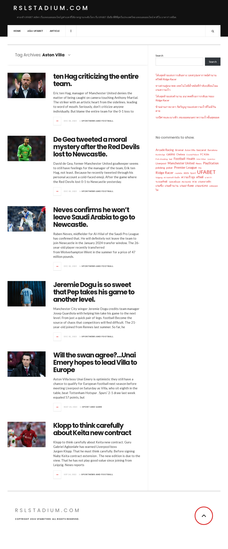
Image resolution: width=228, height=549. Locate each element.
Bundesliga (160, 154)
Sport (193, 173)
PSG (200, 168)
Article (55, 31)
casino (170, 154)
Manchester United (181, 163)
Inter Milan (201, 159)
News (199, 163)
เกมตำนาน (171, 185)
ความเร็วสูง (188, 177)
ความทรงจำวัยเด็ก (172, 177)
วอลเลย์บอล (174, 181)
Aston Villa (190, 150)
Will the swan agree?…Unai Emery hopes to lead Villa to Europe (95, 362)
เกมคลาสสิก (204, 181)
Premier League (185, 167)
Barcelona (212, 150)
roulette (178, 173)
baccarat (201, 149)
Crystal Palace (192, 154)
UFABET (206, 172)
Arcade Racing (165, 150)
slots (186, 173)
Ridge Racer (165, 173)
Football (179, 158)
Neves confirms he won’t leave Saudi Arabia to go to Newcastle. (94, 217)
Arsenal (179, 150)
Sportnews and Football (97, 121)
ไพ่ (157, 190)
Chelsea (180, 154)
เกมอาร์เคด (187, 185)
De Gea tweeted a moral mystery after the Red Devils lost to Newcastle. (96, 147)
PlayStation (211, 163)
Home (17, 31)
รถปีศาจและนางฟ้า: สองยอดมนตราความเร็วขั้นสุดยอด (187, 117)
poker (169, 167)
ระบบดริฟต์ (161, 181)
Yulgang (159, 177)
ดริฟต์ (199, 177)
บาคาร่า (208, 177)
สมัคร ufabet (35, 31)
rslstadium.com (51, 8)
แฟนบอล (213, 186)
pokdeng (160, 167)
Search (159, 55)
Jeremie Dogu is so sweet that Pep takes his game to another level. (93, 292)
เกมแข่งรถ (201, 185)
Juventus (211, 159)
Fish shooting (162, 159)
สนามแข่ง (186, 181)
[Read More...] (57, 121)
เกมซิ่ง (159, 185)
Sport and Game (92, 407)
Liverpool (161, 163)
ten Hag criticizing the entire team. (95, 80)
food (170, 159)
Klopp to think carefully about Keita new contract (92, 429)
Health (191, 158)
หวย (194, 181)
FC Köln (204, 154)
